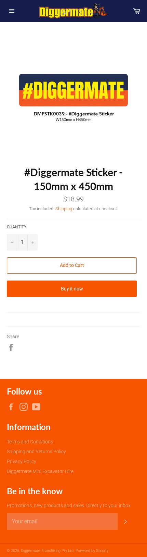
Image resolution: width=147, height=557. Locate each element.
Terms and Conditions (30, 441)
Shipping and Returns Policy (36, 451)
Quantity (16, 227)
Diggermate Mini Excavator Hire (40, 471)
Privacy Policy (21, 461)
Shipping (63, 208)
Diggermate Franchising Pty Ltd (47, 550)
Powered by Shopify (92, 550)
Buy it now (72, 288)
